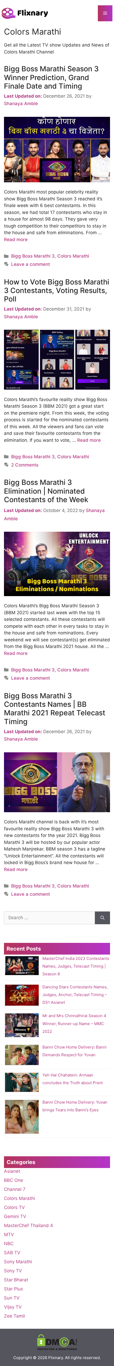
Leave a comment (30, 264)
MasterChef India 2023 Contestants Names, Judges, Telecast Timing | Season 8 (75, 966)
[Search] (102, 917)
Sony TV (13, 1270)
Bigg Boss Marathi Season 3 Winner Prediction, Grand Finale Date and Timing (51, 77)
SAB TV (12, 1252)
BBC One (13, 1180)
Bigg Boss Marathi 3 (33, 256)
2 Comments (24, 465)
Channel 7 (14, 1189)
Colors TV (14, 1207)
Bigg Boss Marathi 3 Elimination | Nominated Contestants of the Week (46, 491)
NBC (9, 1243)
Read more (16, 239)
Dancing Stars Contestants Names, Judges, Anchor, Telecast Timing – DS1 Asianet (75, 994)
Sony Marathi (18, 1261)
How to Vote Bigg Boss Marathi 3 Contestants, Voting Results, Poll (56, 291)
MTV (9, 1234)
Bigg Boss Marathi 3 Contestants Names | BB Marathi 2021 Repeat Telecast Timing (54, 708)
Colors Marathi (73, 256)
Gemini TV (15, 1216)
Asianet (12, 1171)
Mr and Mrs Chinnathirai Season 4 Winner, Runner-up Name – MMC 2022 (74, 1023)
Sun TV (12, 1298)
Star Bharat (16, 1279)
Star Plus (13, 1288)
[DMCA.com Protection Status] (57, 1348)
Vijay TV (13, 1307)
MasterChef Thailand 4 (28, 1225)
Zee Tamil (14, 1316)
